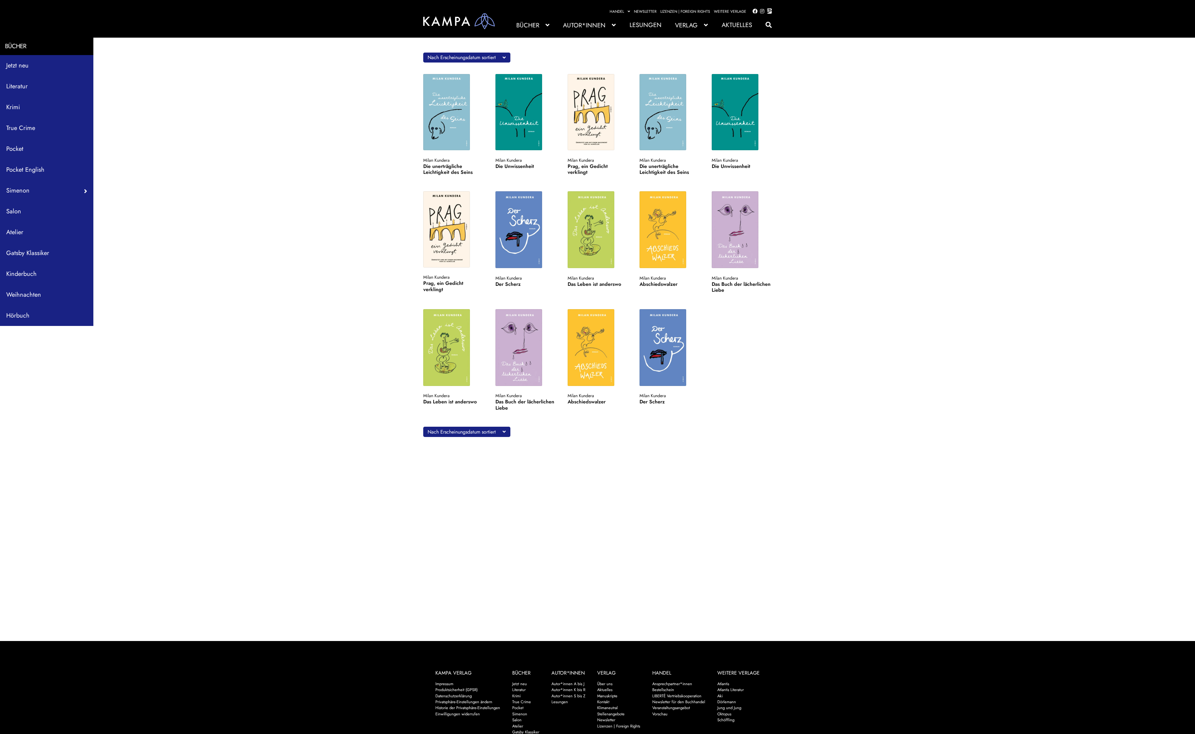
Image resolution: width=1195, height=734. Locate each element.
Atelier (14, 232)
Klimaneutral (607, 708)
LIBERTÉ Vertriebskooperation (676, 696)
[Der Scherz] (524, 229)
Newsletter (645, 11)
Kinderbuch (21, 273)
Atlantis (723, 684)
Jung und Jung (729, 708)
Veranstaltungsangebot (671, 708)
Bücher (527, 25)
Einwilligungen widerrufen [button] (457, 714)
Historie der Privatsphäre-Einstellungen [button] (467, 708)
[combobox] (466, 58)
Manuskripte (607, 696)
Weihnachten (23, 294)
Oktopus (724, 714)
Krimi (13, 107)
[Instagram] (761, 11)
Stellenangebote (611, 714)
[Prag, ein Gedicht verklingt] (597, 112)
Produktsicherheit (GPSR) (456, 690)
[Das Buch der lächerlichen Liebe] (741, 229)
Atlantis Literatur (730, 690)
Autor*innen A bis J (567, 684)
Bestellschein (663, 690)
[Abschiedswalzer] (669, 229)
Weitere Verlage (730, 11)
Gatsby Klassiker (27, 253)
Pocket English (25, 169)
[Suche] (765, 25)
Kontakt (603, 702)
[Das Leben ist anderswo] (597, 229)
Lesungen (646, 25)
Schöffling (725, 720)
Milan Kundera (436, 160)
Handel (617, 11)
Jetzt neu (17, 65)
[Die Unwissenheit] (524, 112)
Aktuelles (737, 25)
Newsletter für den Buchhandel (678, 702)
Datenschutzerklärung (453, 696)
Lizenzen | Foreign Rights (685, 11)
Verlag (686, 25)
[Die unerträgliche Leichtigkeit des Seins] (452, 112)
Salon (13, 211)
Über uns (604, 684)
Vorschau (660, 714)
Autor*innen (584, 25)
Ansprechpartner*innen (672, 684)
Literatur (17, 86)
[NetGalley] (768, 11)
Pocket (14, 148)
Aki (720, 696)
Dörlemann (726, 702)
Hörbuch (18, 315)
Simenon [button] (18, 190)
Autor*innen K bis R (568, 690)
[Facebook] (753, 11)
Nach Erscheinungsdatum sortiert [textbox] (462, 57)
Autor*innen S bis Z (568, 696)
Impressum (444, 684)
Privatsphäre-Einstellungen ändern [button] (463, 702)
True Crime (20, 127)
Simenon (519, 714)
